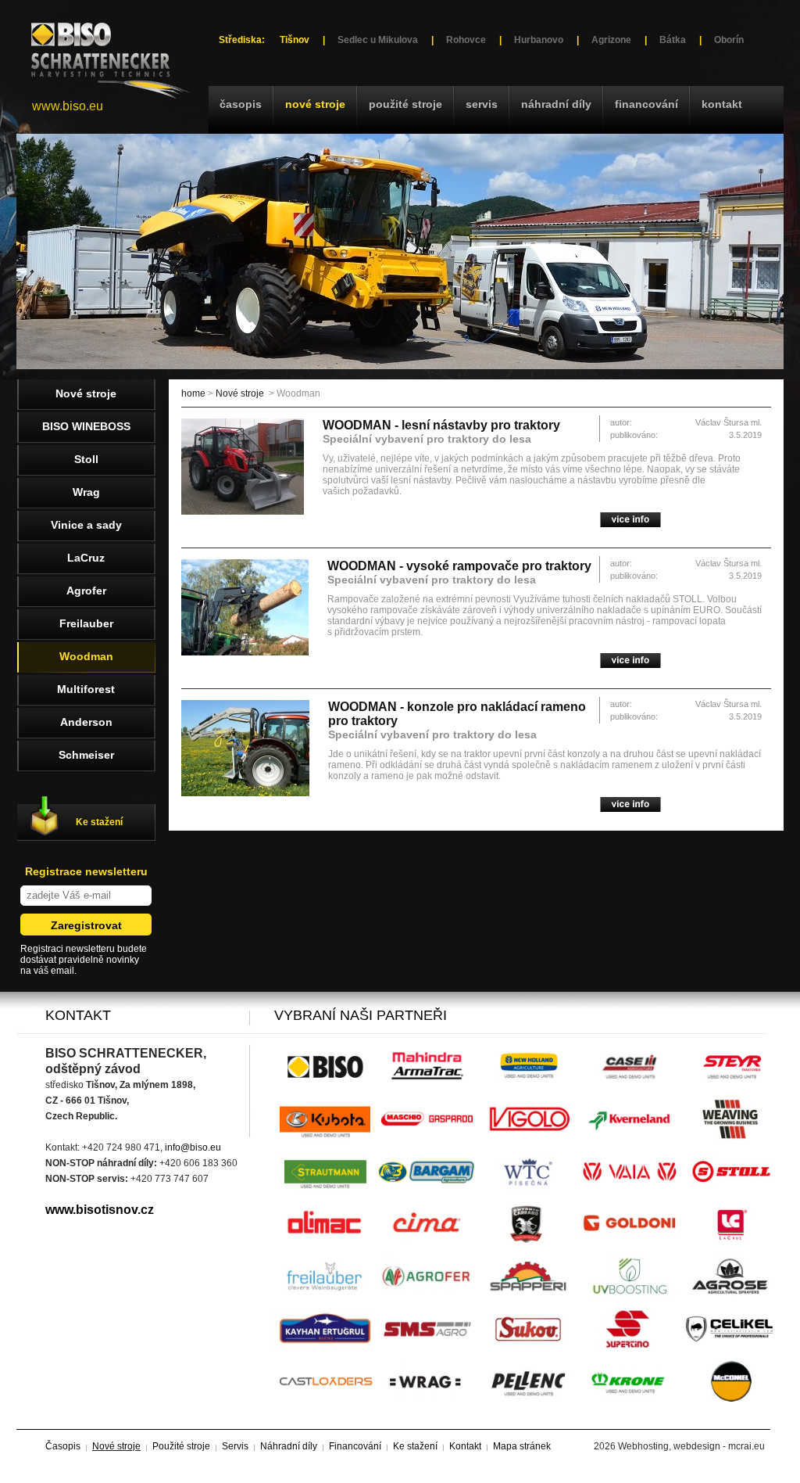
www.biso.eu (67, 106)
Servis (482, 104)
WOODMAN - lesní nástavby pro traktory (441, 425)
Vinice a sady (86, 525)
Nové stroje (315, 104)
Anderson (86, 722)
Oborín (729, 39)
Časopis (241, 104)
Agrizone (611, 39)
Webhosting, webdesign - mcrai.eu (691, 1446)
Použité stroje (405, 104)
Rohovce (466, 39)
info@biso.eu (193, 1147)
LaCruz (86, 557)
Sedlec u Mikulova (378, 39)
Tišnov (294, 39)
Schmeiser (86, 755)
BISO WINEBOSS (86, 426)
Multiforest (86, 689)
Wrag (86, 492)
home (193, 393)
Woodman (86, 656)
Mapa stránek (522, 1446)
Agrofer (86, 590)
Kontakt (722, 104)
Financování (646, 104)
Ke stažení (99, 822)
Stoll (86, 459)
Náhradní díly (556, 104)
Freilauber (86, 623)
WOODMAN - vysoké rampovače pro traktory (459, 566)
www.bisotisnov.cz (99, 1209)
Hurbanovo (538, 39)
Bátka (672, 39)
